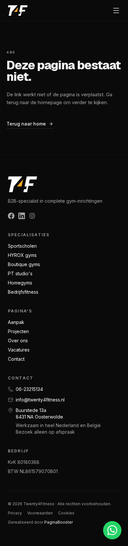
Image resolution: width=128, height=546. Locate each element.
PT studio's (20, 273)
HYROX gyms (22, 255)
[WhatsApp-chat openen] (112, 530)
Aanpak (16, 322)
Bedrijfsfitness (23, 292)
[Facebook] (11, 216)
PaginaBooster (58, 522)
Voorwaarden (40, 513)
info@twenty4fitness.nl (40, 399)
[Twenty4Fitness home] (18, 10)
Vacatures (19, 350)
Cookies (66, 513)
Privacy (15, 513)
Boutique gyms (24, 264)
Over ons (18, 340)
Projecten (18, 331)
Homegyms (20, 282)
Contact (16, 359)
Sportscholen (22, 246)
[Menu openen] (116, 10)
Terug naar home (26, 123)
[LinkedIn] (21, 216)
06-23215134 (29, 389)
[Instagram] (32, 216)
